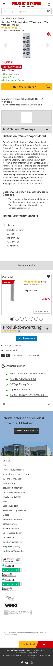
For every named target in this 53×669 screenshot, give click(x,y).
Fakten (6, 465)
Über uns (7, 460)
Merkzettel (11, 350)
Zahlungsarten (10, 524)
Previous (5, 45)
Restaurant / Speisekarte (14, 510)
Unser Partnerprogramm (14, 492)
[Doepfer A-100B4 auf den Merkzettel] (48, 276)
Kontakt (22, 650)
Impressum (30, 650)
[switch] (18, 559)
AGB (35, 653)
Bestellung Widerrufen (13, 551)
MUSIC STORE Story (12, 496)
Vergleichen (41, 311)
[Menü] (20, 557)
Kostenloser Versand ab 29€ (16, 474)
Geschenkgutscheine (12, 542)
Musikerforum (12, 650)
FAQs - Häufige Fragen (13, 469)
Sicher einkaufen (11, 528)
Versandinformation (12, 519)
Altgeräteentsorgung (15, 365)
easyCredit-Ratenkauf (13, 487)
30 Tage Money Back (12, 478)
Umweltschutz (9, 537)
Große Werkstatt (10, 505)
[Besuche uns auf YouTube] (32, 663)
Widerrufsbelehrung (24, 653)
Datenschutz (41, 650)
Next (47, 45)
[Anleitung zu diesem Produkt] (26, 117)
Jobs (5, 501)
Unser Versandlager (12, 533)
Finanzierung (9, 483)
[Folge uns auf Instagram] (27, 663)
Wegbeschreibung (11, 546)
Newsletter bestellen (25, 430)
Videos (6, 514)
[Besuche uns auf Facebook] (21, 663)
